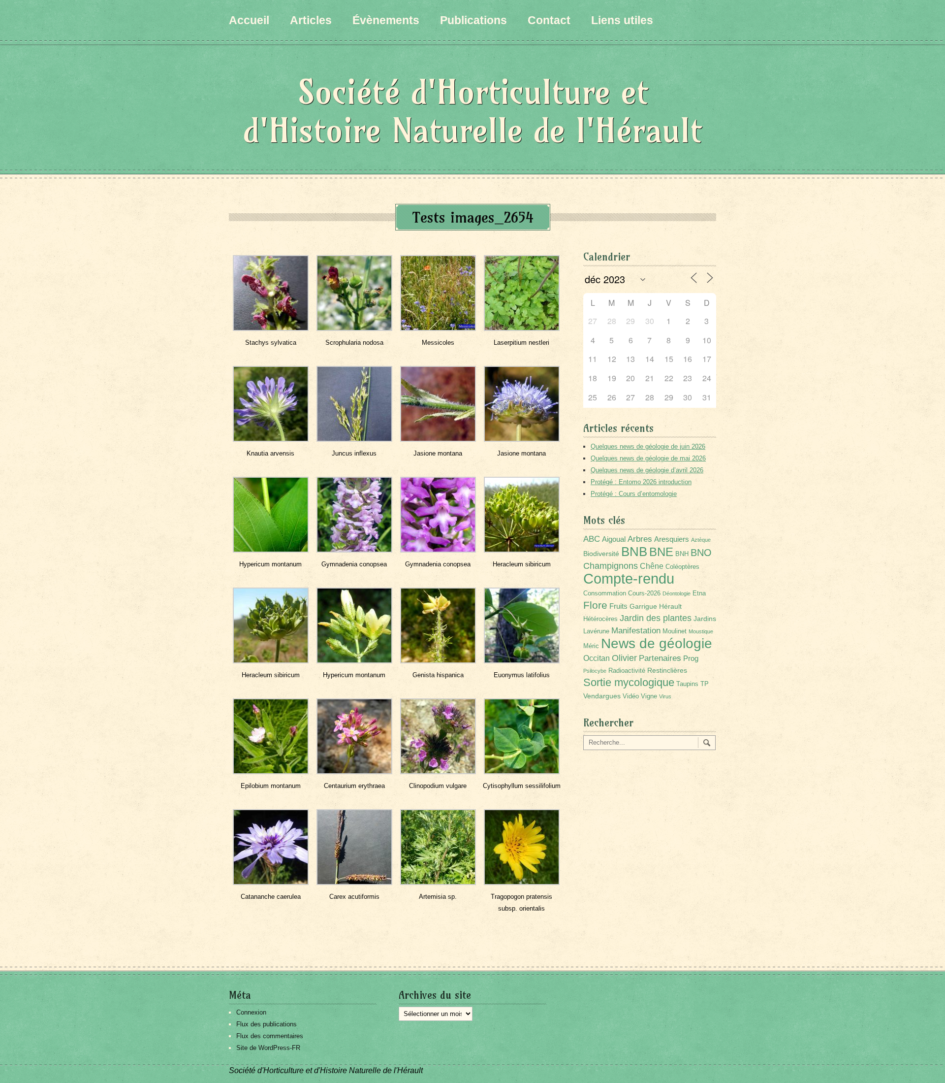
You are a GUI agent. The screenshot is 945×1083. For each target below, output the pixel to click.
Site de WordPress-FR (268, 1047)
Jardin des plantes (656, 618)
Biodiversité (601, 554)
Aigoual (614, 539)
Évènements (385, 20)
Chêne (651, 566)
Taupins (687, 684)
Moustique (701, 631)
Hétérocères (600, 619)
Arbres (640, 539)
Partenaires (660, 658)
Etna (699, 593)
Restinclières (667, 670)
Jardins (704, 619)
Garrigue (643, 606)
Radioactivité (626, 670)
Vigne (649, 696)
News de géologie (656, 643)
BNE (661, 551)
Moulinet (674, 631)
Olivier (624, 658)
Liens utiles (622, 20)
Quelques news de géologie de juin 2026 (648, 446)
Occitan (596, 658)
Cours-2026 (644, 593)
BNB (634, 551)
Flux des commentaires (269, 1036)
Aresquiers (671, 539)
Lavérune (596, 631)
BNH (682, 554)
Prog (690, 658)
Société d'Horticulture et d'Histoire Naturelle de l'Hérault (472, 111)
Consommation (604, 593)
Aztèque (701, 540)
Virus (665, 696)
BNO (701, 552)
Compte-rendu (628, 578)
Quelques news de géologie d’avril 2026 (647, 470)
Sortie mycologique (628, 682)
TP (704, 684)
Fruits (618, 606)
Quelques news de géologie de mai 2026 (648, 458)
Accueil (249, 20)
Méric (591, 646)
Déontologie (676, 593)
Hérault (670, 606)
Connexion (251, 1012)
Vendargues (602, 696)
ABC (591, 539)
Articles (311, 20)
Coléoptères (682, 566)
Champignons (610, 566)
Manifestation (636, 630)
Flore (595, 605)
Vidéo (631, 696)
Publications (473, 20)
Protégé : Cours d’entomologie (634, 493)
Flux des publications (266, 1024)
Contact (549, 20)
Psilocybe (594, 671)
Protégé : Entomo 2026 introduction (641, 482)
